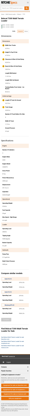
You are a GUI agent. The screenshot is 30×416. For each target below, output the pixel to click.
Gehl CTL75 (8, 279)
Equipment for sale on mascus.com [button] (15, 394)
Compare (6, 319)
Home (2, 14)
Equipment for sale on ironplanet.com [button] (15, 389)
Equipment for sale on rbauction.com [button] (15, 385)
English (9, 362)
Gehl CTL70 (8, 292)
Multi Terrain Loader (11, 14)
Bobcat (19, 14)
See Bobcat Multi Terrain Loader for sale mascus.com (12, 346)
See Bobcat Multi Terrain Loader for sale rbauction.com (12, 338)
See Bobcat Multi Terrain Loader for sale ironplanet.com (12, 342)
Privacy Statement (19, 405)
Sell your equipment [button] (15, 398)
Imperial (20, 31)
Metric (26, 31)
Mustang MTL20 (9, 305)
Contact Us (12, 356)
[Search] (26, 8)
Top (27, 413)
